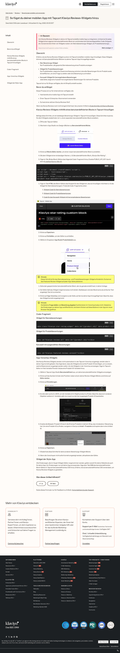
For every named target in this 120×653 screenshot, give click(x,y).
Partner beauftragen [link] (52, 543)
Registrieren (104, 4)
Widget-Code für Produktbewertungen (57, 193)
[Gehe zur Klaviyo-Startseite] (11, 4)
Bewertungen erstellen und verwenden (33, 13)
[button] (75, 138)
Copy (111, 166)
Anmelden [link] (86, 543)
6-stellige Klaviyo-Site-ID (53, 161)
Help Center (9, 13)
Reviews (17, 13)
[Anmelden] (80, 4)
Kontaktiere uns (90, 4)
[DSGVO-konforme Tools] (110, 625)
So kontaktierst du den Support (83, 490)
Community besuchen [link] (16, 543)
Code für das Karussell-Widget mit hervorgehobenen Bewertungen (67, 197)
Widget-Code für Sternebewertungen (57, 190)
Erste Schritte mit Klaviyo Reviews (101, 106)
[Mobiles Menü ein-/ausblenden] (113, 4)
